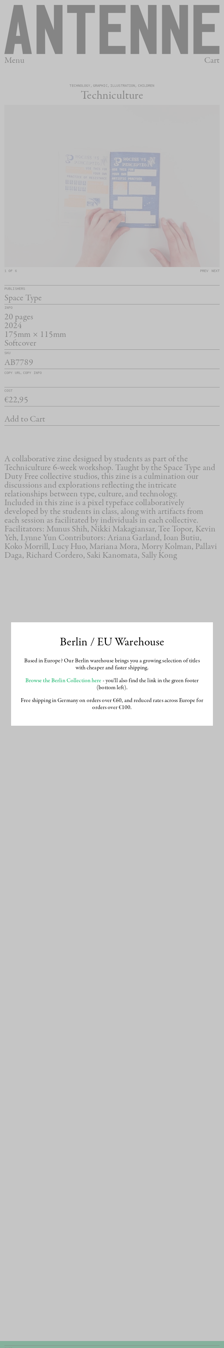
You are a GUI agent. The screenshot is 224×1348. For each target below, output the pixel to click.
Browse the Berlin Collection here (63, 681)
